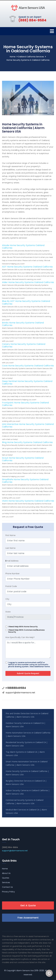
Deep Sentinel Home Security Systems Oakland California (27, 382)
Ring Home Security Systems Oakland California (27, 442)
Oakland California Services (31, 56)
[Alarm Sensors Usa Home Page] (28, 7)
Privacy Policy (8, 891)
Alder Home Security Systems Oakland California (28, 282)
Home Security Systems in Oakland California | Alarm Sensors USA (27, 773)
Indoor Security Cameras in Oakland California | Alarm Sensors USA (28, 792)
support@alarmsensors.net (20, 692)
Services (6, 882)
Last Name (10, 548)
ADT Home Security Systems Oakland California (27, 266)
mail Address (11, 560)
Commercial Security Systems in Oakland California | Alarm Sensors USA (24, 802)
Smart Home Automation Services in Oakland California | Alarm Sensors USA (26, 763)
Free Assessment (28, 917)
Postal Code (11, 586)
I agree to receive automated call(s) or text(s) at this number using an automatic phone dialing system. (29, 664)
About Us (6, 873)
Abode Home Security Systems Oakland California (23, 246)
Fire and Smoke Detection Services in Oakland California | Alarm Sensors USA (27, 715)
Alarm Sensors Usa (25, 970)
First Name (10, 535)
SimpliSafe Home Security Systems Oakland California (25, 481)
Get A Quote (28, 905)
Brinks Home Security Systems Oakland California (23, 324)
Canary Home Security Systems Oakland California (23, 345)
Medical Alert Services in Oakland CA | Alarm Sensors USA (26, 811)
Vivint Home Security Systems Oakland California (28, 500)
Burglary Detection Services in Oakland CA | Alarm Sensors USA (26, 782)
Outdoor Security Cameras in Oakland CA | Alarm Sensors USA (25, 725)
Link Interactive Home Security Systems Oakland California (28, 425)
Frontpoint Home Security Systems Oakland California (25, 404)
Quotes (5, 877)
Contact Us (7, 887)
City (7, 599)
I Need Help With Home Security (23, 627)
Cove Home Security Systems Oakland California (28, 365)
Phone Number (12, 573)
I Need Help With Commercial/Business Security (26, 631)
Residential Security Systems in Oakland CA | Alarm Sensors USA (27, 744)
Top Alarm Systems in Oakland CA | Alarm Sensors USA (25, 753)
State (8, 611)
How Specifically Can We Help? (20, 637)
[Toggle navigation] (52, 31)
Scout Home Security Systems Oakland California (22, 459)
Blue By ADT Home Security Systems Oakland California (26, 302)
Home (12, 56)
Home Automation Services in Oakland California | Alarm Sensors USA (28, 734)
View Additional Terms (39, 666)
